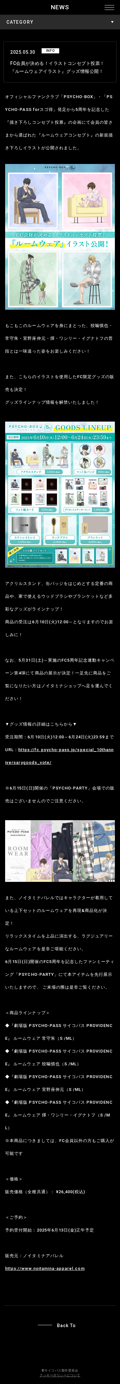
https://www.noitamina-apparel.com (44, 1268)
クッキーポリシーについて (60, 1375)
